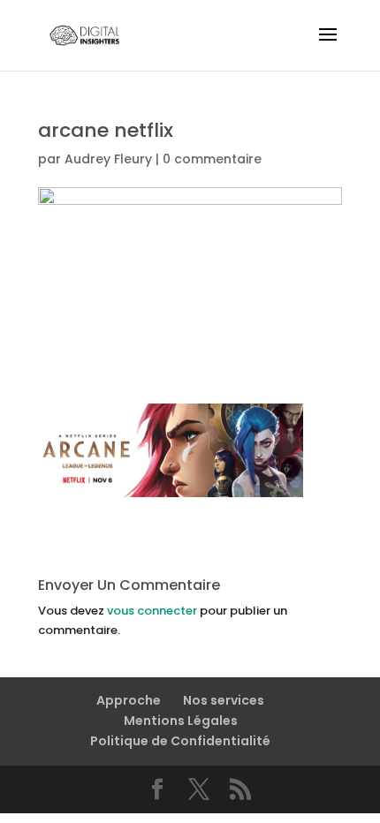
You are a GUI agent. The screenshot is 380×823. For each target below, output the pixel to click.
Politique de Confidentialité (180, 741)
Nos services (223, 700)
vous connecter (152, 610)
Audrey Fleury (108, 159)
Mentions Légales (181, 720)
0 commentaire (212, 159)
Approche (128, 700)
